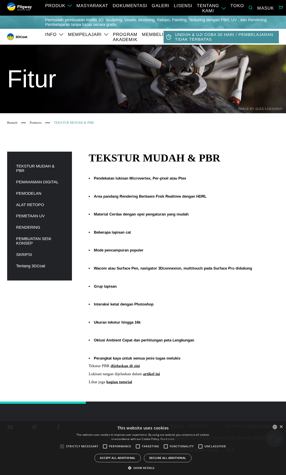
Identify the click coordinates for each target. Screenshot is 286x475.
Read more (167, 439)
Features (36, 122)
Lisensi (183, 5)
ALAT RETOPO (30, 205)
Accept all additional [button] (117, 458)
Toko (237, 5)
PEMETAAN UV (30, 216)
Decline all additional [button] (167, 458)
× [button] (281, 427)
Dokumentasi (130, 5)
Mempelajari (85, 34)
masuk (265, 8)
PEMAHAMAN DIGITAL (37, 182)
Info (51, 34)
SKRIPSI (24, 254)
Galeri (160, 5)
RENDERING (28, 227)
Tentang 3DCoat (30, 266)
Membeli (153, 34)
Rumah (12, 122)
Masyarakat (92, 5)
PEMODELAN (28, 193)
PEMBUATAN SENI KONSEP (33, 241)
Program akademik (125, 37)
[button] (142, 468)
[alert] (143, 448)
